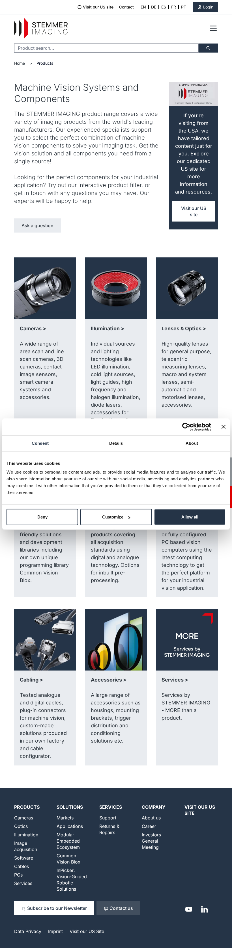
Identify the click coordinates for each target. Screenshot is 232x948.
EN (143, 7)
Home (19, 63)
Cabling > (31, 680)
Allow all (189, 517)
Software (23, 858)
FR (173, 7)
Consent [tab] (40, 443)
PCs (18, 875)
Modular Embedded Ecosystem (68, 841)
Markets (65, 818)
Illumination (26, 835)
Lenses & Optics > (184, 328)
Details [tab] (116, 443)
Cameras (23, 818)
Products (44, 63)
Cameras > (33, 328)
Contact (126, 7)
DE (153, 7)
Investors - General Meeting (153, 841)
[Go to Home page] (41, 28)
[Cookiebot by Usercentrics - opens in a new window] (186, 426)
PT (183, 7)
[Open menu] (213, 28)
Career (149, 826)
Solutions (70, 807)
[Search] (208, 48)
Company (154, 807)
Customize (112, 517)
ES (163, 7)
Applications (70, 826)
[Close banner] (223, 427)
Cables (21, 866)
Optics (21, 826)
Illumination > (107, 328)
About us (151, 818)
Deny (42, 517)
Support (107, 818)
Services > (175, 680)
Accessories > (108, 680)
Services (23, 883)
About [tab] (192, 443)
